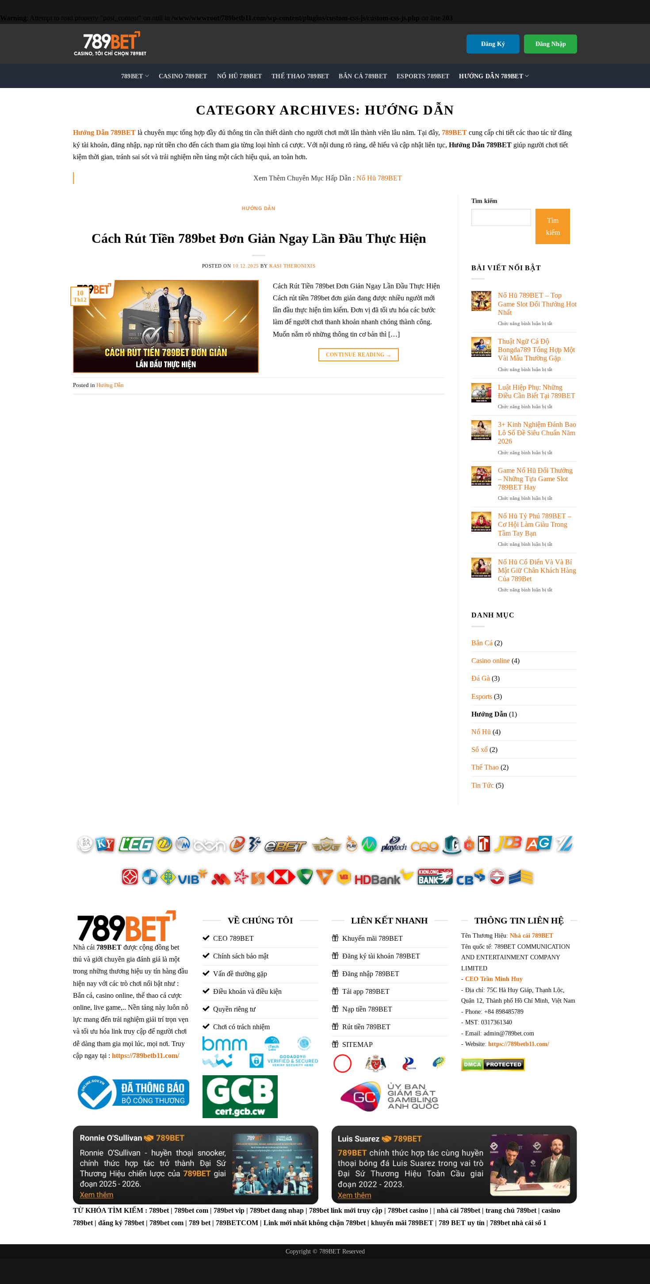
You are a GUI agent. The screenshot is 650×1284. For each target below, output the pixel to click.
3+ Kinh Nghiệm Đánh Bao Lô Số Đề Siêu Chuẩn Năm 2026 (537, 433)
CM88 (504, 1084)
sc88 (553, 1096)
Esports (481, 696)
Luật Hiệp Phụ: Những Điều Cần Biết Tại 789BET (536, 391)
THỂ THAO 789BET (300, 76)
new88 (543, 1108)
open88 (472, 1108)
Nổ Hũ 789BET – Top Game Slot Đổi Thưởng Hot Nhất (537, 303)
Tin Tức (482, 785)
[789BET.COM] (128, 44)
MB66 (497, 1108)
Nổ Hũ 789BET (379, 178)
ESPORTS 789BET (423, 76)
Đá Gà (480, 678)
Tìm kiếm (484, 200)
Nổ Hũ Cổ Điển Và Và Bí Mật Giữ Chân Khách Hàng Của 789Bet (537, 570)
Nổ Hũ (481, 732)
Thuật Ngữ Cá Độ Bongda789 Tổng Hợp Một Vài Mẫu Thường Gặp (536, 349)
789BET (132, 76)
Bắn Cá (482, 643)
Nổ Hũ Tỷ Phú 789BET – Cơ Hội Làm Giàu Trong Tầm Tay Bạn (534, 524)
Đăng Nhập (550, 44)
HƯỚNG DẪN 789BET (491, 76)
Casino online (490, 660)
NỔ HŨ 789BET (239, 76)
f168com (492, 1096)
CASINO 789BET (183, 76)
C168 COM (526, 1096)
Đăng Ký (493, 44)
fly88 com (475, 1084)
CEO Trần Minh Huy (494, 978)
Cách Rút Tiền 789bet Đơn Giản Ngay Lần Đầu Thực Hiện (259, 238)
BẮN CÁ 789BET (363, 76)
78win (519, 1108)
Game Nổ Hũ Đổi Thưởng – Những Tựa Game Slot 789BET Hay (535, 479)
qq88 (468, 1096)
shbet (554, 1084)
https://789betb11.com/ (145, 1055)
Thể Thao (485, 767)
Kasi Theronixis (292, 265)
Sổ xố (479, 749)
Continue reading (359, 355)
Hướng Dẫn (258, 208)
